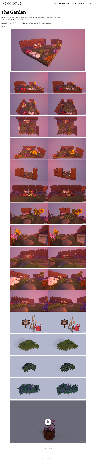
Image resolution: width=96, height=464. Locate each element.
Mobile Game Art (71, 4)
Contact (80, 3)
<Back (3, 27)
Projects (62, 4)
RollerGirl (55, 3)
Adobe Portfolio (50, 458)
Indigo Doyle (11, 3)
